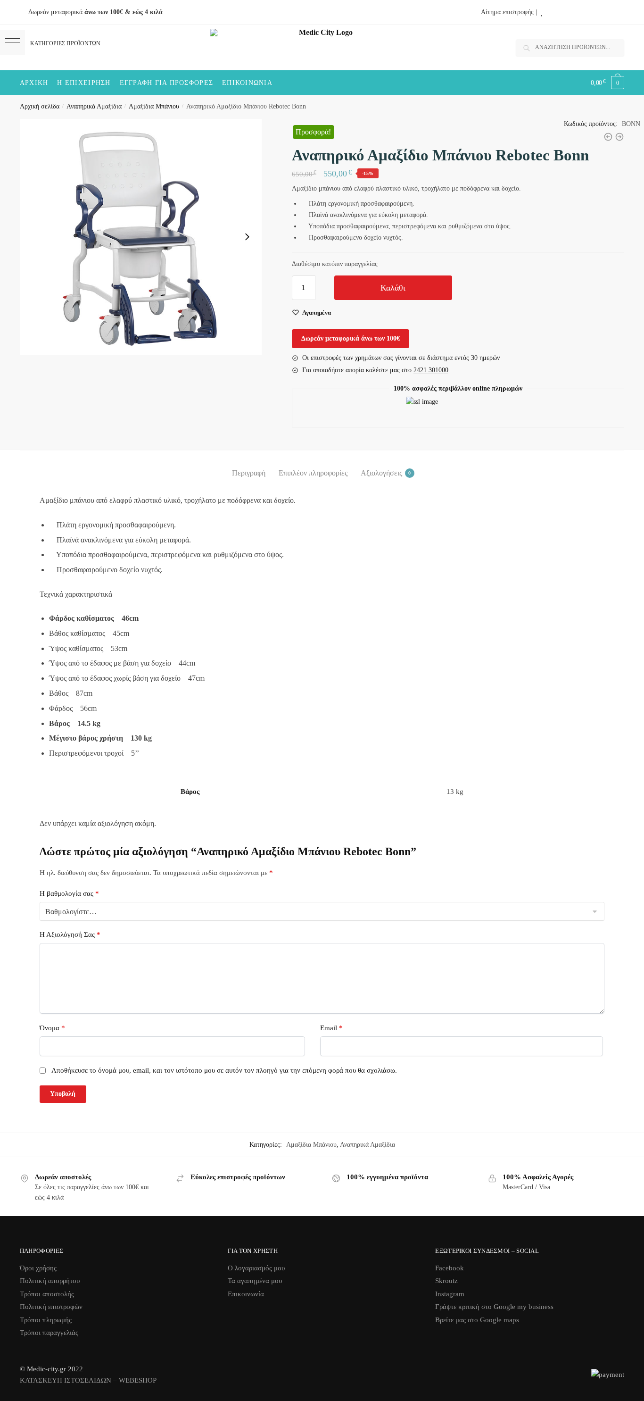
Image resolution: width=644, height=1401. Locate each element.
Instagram (449, 1294)
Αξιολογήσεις (381, 473)
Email (331, 1028)
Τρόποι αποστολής (47, 1294)
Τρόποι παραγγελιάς (49, 1332)
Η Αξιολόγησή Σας (70, 934)
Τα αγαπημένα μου (255, 1280)
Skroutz (446, 1280)
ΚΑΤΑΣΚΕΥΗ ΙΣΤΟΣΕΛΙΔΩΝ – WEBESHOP (88, 1380)
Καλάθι (392, 287)
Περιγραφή (248, 473)
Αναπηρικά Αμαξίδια (94, 106)
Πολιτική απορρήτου (50, 1280)
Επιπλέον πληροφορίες (313, 473)
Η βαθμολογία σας (69, 893)
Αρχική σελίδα (39, 106)
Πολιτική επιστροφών (51, 1306)
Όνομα (52, 1028)
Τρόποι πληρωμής (46, 1320)
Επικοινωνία (246, 1294)
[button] (12, 42)
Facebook (449, 1268)
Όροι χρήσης (38, 1268)
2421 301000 (430, 370)
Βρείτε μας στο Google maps (477, 1320)
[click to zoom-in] (141, 237)
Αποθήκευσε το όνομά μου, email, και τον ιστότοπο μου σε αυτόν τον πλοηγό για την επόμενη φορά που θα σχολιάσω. (224, 1070)
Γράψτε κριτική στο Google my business (494, 1306)
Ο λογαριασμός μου (256, 1268)
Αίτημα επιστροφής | (509, 12)
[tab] (248, 465)
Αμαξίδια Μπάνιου (154, 106)
